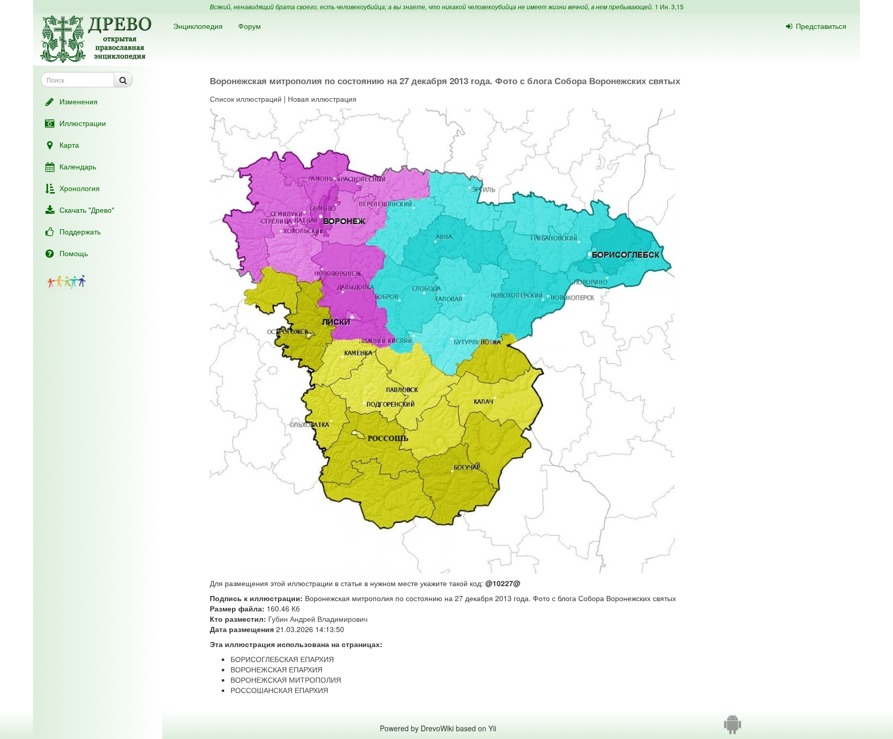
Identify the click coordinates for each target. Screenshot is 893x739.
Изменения (78, 101)
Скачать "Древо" (86, 210)
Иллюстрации (82, 123)
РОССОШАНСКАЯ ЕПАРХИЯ (279, 690)
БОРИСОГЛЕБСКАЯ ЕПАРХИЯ (282, 659)
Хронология (79, 188)
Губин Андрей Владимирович (317, 619)
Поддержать (80, 231)
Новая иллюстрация (322, 98)
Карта (69, 144)
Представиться (821, 26)
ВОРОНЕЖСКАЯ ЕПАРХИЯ (276, 669)
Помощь (73, 253)
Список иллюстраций (246, 98)
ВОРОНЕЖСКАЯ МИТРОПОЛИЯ (285, 679)
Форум (249, 26)
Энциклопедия (198, 26)
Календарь (77, 166)
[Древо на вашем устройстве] (732, 728)
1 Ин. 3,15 (669, 6)
